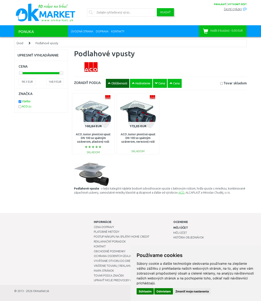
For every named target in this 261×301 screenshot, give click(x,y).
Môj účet (180, 232)
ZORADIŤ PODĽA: (87, 83)
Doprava (102, 31)
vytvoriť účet (237, 4)
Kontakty (117, 31)
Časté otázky (233, 9)
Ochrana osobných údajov (114, 256)
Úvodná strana (82, 31)
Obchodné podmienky (109, 251)
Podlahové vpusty (46, 43)
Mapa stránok (104, 270)
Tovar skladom (235, 83)
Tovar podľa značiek (109, 275)
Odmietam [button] (163, 291)
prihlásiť (220, 4)
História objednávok (188, 237)
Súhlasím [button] (145, 291)
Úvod (20, 43)
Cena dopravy (104, 227)
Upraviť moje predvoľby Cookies (118, 280)
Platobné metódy (106, 231)
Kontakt (100, 246)
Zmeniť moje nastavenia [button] (192, 291)
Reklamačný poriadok (110, 241)
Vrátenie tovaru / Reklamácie (115, 265)
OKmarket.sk (41, 291)
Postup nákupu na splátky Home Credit (121, 236)
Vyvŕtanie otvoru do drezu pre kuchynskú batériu (130, 260)
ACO (181, 192)
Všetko (26, 101)
